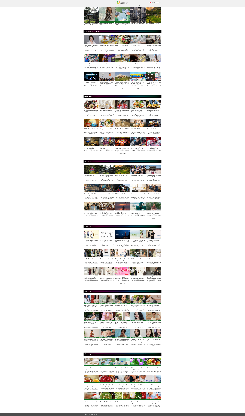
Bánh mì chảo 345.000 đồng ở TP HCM (153, 129)
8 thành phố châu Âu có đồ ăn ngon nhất (153, 111)
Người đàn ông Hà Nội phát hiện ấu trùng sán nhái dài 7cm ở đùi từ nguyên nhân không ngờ (138, 385)
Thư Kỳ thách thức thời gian (137, 322)
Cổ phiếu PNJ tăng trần (105, 63)
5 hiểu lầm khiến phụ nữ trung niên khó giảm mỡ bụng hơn (106, 340)
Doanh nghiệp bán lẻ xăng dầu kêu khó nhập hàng (90, 64)
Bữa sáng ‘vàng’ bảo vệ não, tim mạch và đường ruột (153, 368)
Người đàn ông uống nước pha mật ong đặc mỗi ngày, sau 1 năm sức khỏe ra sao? (91, 385)
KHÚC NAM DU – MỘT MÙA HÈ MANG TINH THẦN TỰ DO (138, 241)
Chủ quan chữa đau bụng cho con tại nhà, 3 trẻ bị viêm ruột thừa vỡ (153, 385)
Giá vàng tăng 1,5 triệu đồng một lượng (107, 46)
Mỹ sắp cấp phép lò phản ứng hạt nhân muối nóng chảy (154, 46)
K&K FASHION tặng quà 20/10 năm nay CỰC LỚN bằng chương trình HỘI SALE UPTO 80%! (122, 277)
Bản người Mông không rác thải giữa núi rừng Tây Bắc (107, 176)
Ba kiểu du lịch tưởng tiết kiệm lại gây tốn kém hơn (153, 194)
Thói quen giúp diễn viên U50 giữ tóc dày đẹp (138, 340)
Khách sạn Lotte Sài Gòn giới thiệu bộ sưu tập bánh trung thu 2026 (107, 111)
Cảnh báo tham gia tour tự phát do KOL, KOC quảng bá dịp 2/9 (91, 213)
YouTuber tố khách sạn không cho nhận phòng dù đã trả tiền (153, 213)
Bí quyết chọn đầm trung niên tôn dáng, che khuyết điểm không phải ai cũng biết (90, 277)
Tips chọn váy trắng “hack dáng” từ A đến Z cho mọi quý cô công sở (107, 277)
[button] (84, 2)
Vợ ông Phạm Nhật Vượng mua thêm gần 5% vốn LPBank (91, 46)
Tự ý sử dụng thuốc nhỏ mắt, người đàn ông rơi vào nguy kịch (122, 368)
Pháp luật (117, 5)
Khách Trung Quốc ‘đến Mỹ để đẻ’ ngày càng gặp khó (137, 213)
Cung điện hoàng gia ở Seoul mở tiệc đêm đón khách (154, 176)
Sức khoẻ (133, 5)
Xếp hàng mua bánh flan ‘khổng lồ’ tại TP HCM (122, 111)
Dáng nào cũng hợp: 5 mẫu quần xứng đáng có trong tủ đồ (122, 259)
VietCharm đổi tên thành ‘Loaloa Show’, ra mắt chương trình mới (122, 147)
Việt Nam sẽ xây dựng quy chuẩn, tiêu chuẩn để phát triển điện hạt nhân (153, 24)
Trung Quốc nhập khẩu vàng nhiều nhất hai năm (137, 64)
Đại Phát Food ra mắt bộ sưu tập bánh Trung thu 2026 (91, 129)
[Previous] (84, 16)
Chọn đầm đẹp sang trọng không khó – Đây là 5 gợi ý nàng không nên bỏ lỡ (107, 259)
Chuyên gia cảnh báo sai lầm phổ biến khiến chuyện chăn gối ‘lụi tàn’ (122, 385)
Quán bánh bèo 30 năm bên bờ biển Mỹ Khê (106, 147)
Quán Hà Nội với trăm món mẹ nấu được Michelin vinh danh (137, 129)
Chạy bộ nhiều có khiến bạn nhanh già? (121, 306)
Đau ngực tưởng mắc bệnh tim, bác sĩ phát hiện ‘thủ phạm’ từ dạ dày (153, 402)
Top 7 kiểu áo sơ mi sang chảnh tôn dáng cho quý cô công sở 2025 (137, 277)
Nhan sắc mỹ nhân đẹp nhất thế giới (153, 340)
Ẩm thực (122, 5)
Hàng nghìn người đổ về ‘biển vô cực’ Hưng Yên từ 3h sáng (122, 213)
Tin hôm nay (139, 5)
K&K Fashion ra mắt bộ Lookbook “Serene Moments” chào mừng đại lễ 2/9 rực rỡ (90, 259)
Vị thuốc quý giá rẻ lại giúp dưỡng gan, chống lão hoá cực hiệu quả (137, 368)
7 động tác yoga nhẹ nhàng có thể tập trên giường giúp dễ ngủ (153, 306)
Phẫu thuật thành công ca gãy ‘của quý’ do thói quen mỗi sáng (106, 368)
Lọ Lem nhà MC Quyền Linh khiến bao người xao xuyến (121, 323)
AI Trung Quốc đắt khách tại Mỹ (91, 82)
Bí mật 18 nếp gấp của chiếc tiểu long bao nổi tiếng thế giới (122, 129)
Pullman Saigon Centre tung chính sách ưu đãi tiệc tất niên (137, 111)
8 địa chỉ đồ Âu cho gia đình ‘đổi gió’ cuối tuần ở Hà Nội (91, 147)
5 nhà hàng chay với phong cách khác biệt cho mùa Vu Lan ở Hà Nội (91, 111)
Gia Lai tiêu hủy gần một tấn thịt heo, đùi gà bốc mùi (122, 64)
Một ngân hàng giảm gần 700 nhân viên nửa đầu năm (153, 64)
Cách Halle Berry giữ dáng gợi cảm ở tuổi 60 (106, 306)
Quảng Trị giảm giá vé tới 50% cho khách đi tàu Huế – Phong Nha (106, 213)
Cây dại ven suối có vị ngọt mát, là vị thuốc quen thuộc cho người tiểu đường (137, 402)
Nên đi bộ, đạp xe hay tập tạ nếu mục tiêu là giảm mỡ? (138, 306)
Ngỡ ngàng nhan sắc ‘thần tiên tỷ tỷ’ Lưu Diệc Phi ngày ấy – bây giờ (122, 24)
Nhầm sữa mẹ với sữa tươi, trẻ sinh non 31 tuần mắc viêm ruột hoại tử (91, 402)
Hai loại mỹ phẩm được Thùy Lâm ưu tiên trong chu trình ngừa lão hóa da (106, 323)
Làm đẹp (145, 5)
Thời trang (128, 5)
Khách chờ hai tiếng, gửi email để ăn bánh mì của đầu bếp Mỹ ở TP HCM (138, 147)
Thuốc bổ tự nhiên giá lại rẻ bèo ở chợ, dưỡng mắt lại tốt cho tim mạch (107, 385)
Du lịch (105, 5)
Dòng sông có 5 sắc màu (104, 23)
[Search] (160, 2)
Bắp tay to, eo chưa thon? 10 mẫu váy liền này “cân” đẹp (106, 241)
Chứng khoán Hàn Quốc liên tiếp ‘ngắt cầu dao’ (154, 83)
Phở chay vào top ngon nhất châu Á (106, 129)
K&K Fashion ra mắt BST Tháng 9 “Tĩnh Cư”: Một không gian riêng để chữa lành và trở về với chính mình (138, 259)
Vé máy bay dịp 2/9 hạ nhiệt (137, 175)
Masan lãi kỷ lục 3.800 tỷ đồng (121, 45)
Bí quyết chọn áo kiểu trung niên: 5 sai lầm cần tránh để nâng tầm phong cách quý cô (154, 259)
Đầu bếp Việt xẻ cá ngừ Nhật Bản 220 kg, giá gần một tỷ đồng (154, 147)
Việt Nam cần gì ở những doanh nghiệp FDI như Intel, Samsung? (122, 83)
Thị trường (111, 5)
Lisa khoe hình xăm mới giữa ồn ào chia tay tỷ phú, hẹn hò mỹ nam (122, 340)
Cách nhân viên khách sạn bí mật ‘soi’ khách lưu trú (138, 194)
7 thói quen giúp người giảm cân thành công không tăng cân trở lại (91, 340)
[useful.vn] (122, 2)
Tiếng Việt (153, 2)
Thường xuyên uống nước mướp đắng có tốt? (121, 402)
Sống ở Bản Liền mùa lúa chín (121, 175)
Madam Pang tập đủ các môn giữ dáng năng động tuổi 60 (91, 323)
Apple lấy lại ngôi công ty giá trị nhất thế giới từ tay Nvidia (106, 83)
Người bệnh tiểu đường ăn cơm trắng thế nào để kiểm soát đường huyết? (138, 24)
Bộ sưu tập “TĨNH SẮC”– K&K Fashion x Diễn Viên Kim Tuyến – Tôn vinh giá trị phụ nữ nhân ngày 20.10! (154, 277)
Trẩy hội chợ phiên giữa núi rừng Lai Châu (122, 194)
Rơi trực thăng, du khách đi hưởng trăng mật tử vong (90, 194)
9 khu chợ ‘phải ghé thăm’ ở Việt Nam (107, 194)
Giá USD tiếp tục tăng (135, 45)
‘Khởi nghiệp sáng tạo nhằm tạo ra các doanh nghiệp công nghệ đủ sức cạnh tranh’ (91, 24)
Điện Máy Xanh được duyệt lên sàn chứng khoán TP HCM (137, 83)
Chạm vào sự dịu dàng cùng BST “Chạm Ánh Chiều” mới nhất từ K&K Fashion (122, 241)
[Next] (161, 16)
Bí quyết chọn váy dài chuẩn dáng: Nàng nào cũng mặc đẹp (153, 241)
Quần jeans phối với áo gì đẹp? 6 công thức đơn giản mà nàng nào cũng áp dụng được (91, 241)
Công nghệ (100, 5)
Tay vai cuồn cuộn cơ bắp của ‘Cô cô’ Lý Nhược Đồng (154, 323)
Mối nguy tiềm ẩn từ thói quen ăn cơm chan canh (106, 402)
